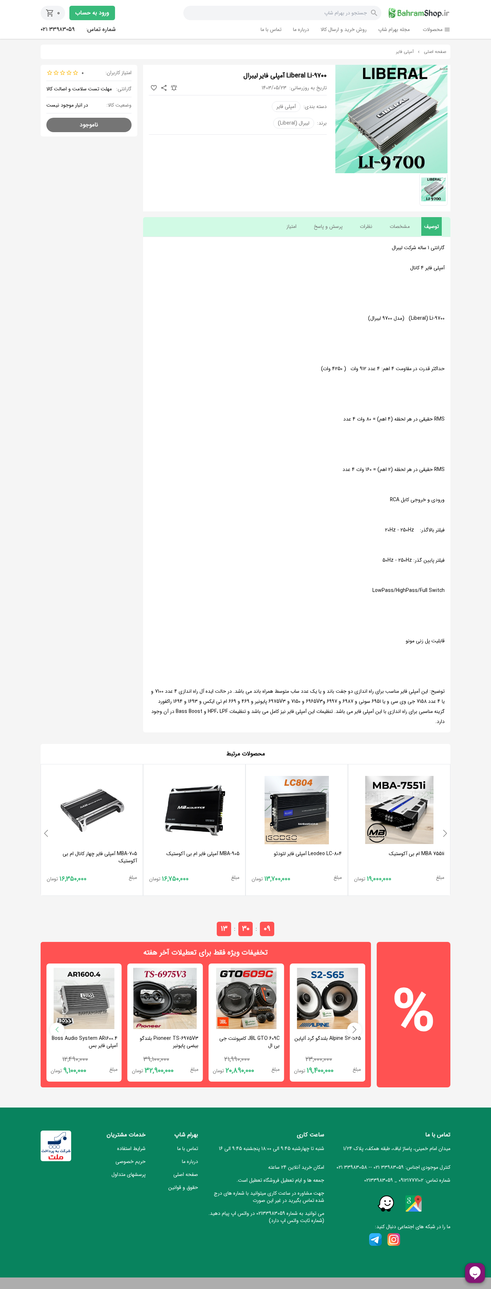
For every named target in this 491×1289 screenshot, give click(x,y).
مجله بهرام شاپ (394, 29)
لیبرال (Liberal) (293, 123)
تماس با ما (271, 29)
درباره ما (301, 29)
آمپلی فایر (405, 52)
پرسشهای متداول (128, 1174)
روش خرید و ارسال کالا (344, 29)
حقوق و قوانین (183, 1187)
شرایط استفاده (131, 1148)
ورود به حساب (92, 12)
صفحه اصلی (435, 52)
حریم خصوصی (130, 1161)
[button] (445, 833)
